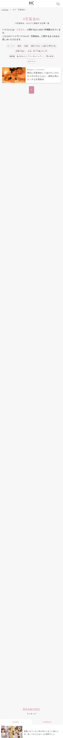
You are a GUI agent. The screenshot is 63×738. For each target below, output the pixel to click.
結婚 (26, 46)
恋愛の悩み (20, 51)
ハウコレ (4, 10)
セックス (10, 46)
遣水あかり (31, 70)
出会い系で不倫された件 (37, 51)
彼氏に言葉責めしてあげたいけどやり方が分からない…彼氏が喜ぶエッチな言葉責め (43, 76)
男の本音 (49, 56)
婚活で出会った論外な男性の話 (43, 46)
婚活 (19, 46)
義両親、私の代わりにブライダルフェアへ (26, 56)
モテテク (31, 62)
